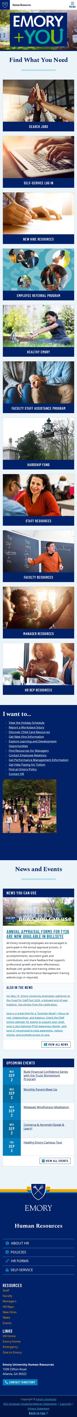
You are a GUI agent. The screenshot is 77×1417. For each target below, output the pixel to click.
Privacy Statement (38, 1409)
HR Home (9, 1336)
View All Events (56, 1161)
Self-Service (21, 1270)
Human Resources (22, 4)
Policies (18, 1252)
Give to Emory (12, 1352)
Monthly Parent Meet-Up (40, 1089)
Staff (6, 1290)
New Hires (10, 1312)
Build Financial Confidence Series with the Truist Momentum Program (46, 1076)
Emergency (10, 1347)
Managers (9, 1301)
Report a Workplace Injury (26, 727)
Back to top (37, 1413)
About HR (19, 1243)
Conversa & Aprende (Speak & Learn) (44, 1127)
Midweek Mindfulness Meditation (46, 1107)
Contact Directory (21, 1382)
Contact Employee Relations (28, 755)
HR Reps (8, 1307)
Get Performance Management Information (38, 760)
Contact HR (16, 774)
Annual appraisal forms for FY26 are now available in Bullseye (37, 934)
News (6, 1318)
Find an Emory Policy (23, 769)
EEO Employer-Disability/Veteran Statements (30, 1404)
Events (7, 1323)
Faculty (7, 1296)
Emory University (46, 1399)
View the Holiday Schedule (26, 723)
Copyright (65, 1404)
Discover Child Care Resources (29, 732)
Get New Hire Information (26, 737)
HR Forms (19, 1261)
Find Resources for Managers (29, 751)
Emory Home (11, 1342)
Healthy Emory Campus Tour (43, 1142)
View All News (57, 1044)
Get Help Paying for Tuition (27, 765)
